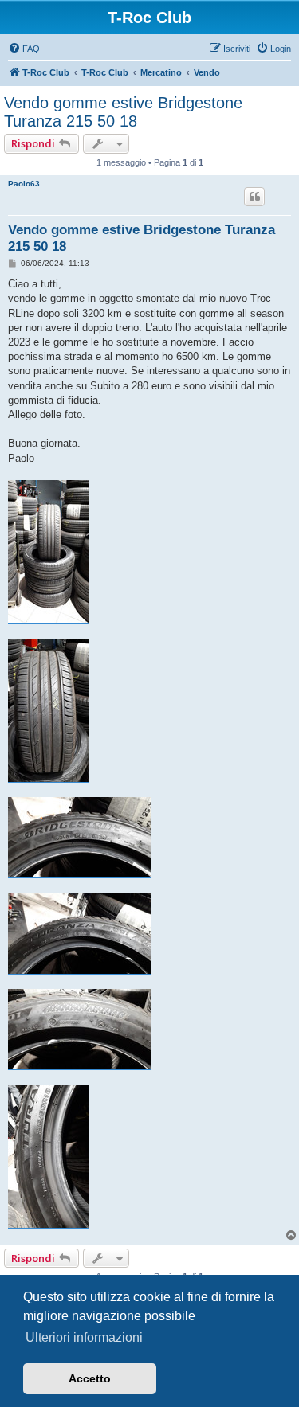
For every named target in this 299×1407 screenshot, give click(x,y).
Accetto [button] (90, 1378)
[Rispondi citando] (254, 196)
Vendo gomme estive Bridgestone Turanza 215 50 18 (123, 112)
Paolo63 (24, 183)
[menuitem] (24, 48)
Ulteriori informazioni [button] (84, 1337)
